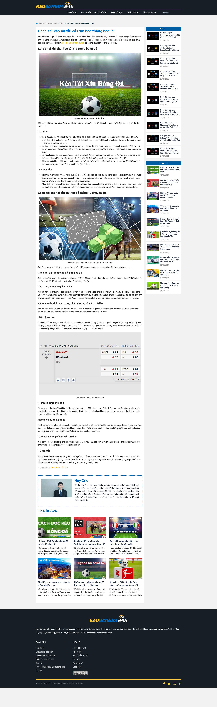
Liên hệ (39, 671)
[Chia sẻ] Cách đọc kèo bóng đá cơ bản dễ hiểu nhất (169, 169)
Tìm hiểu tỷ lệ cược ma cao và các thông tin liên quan (169, 208)
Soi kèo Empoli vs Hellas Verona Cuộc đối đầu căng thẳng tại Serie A (170, 36)
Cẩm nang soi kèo (149, 13)
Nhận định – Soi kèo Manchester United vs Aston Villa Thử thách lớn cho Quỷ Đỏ (169, 126)
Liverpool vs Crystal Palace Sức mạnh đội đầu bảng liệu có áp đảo (170, 138)
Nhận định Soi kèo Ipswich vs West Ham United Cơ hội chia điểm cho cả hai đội (170, 152)
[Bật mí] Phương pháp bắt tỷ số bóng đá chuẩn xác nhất (169, 195)
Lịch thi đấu (86, 13)
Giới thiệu (40, 648)
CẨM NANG (78, 663)
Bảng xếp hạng (117, 13)
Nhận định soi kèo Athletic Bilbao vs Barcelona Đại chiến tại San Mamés (169, 49)
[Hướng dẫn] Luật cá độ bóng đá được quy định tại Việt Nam (169, 221)
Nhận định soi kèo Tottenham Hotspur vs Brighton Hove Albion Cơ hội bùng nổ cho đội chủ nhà (169, 75)
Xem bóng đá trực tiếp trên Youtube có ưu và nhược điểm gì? (169, 182)
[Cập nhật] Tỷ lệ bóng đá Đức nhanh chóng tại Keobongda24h (170, 234)
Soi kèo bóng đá (133, 13)
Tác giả (39, 663)
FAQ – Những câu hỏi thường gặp (50, 667)
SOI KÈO (76, 659)
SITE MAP (77, 667)
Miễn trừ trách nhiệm (45, 659)
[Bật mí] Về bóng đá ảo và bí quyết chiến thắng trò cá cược (169, 247)
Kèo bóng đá (72, 13)
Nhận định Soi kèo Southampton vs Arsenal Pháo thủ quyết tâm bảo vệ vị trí (170, 87)
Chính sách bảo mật (44, 652)
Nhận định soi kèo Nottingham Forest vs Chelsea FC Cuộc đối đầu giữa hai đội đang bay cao (169, 101)
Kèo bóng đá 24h (44, 629)
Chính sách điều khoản (45, 655)
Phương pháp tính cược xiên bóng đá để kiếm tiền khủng (169, 285)
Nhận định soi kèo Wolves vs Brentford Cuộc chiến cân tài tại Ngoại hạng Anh (169, 62)
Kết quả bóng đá (100, 13)
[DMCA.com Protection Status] (80, 673)
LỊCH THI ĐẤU (79, 648)
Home (40, 23)
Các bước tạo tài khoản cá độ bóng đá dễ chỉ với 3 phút (169, 272)
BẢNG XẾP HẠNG (80, 655)
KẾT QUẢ (77, 652)
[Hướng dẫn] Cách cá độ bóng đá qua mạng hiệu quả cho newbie (170, 259)
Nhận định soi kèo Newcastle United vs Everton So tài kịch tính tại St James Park (169, 113)
